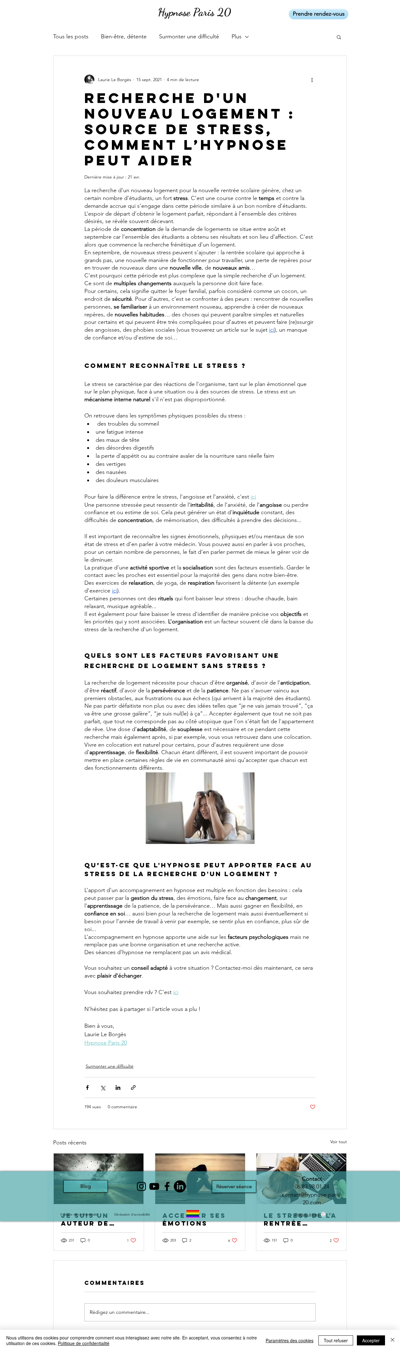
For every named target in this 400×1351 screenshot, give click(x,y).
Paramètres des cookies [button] (289, 1340)
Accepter (371, 1340)
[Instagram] (141, 1186)
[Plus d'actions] (312, 79)
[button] (339, 36)
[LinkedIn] (180, 1186)
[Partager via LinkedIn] (118, 1087)
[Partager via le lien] (133, 1087)
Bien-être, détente (124, 36)
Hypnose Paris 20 (194, 12)
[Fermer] (392, 1340)
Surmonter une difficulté (189, 36)
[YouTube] (154, 1186)
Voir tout (338, 1141)
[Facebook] (167, 1186)
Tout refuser (336, 1340)
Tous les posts (70, 36)
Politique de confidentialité (83, 1343)
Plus (237, 36)
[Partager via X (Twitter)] (103, 1087)
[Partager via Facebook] (87, 1087)
